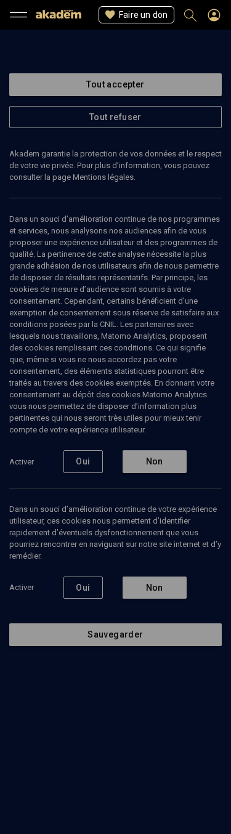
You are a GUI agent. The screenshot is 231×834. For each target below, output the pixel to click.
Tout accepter (115, 84)
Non (154, 461)
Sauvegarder (115, 634)
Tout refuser (115, 117)
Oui (83, 461)
